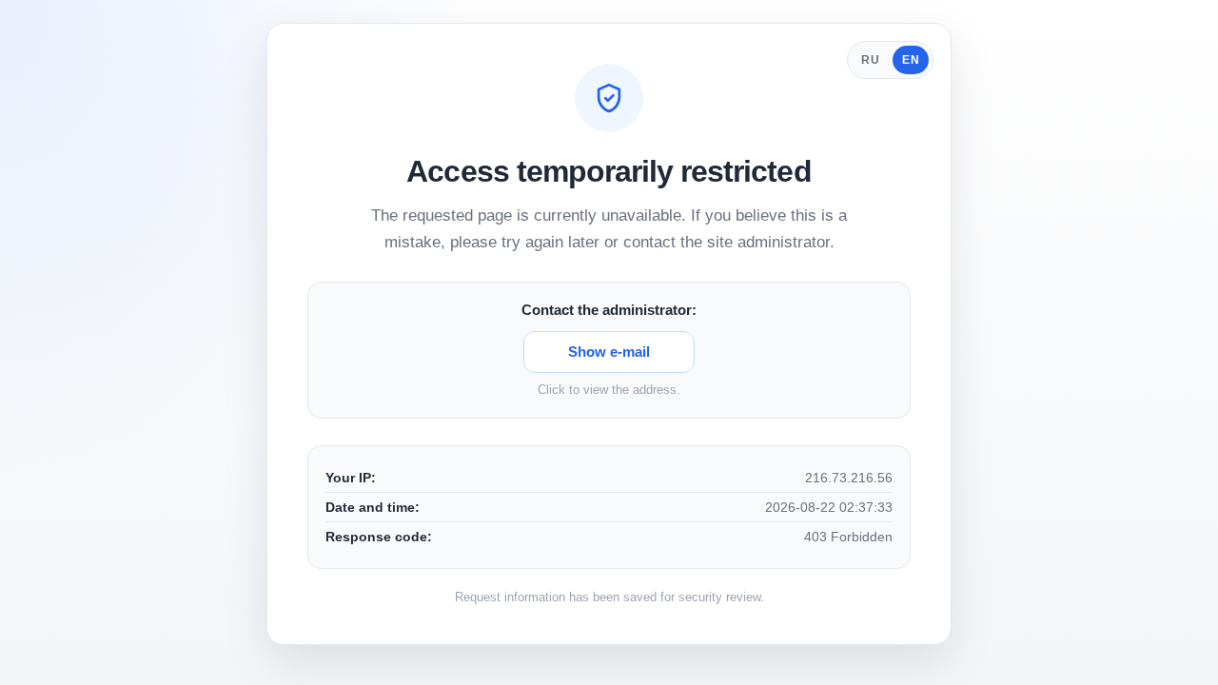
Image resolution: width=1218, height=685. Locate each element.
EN (910, 60)
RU (870, 60)
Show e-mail (609, 351)
